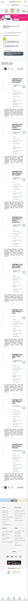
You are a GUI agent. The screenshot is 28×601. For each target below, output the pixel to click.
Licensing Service (19, 515)
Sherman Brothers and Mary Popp (17, 94)
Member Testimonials (7, 517)
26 (8, 68)
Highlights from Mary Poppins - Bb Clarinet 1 (17, 266)
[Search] (4, 38)
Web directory (18, 545)
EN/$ (25, 6)
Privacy (4, 522)
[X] (16, 556)
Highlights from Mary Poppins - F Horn (17, 311)
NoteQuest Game (19, 538)
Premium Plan (18, 518)
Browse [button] (8, 599)
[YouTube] (12, 556)
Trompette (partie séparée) (16, 178)
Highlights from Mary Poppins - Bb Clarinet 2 (17, 80)
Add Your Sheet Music (20, 513)
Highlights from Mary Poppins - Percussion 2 (14, 53)
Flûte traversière (16, 406)
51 (12, 68)
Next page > (20, 68)
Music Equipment (8, 542)
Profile (25, 599)
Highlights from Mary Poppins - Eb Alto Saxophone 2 (17, 127)
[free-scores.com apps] (2, 11)
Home (3, 599)
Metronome (17, 535)
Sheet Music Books (6, 534)
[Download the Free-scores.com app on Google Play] (14, 563)
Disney (14, 98)
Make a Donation (19, 520)
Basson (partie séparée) (18, 450)
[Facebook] (7, 556)
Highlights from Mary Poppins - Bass (17, 356)
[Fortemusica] (8, 572)
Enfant (14, 89)
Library (14, 599)
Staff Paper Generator (20, 540)
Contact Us (5, 514)
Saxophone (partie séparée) (17, 133)
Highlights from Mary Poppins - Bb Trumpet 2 (17, 173)
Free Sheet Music (8, 531)
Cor (14, 316)
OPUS (19, 599)
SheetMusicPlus (16, 106)
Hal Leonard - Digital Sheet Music (17, 104)
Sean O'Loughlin (16, 96)
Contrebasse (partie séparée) (17, 361)
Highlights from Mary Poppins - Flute (17, 401)
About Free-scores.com (5, 511)
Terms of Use (5, 519)
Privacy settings (6, 524)
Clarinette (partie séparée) (16, 86)
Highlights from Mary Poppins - (17, 101)
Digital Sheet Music (6, 538)
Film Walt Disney (16, 91)
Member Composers (19, 511)
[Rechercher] (21, 5)
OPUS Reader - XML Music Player (19, 532)
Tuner (16, 542)
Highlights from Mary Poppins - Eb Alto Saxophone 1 (17, 219)
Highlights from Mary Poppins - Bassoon (17, 446)
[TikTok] (20, 556)
